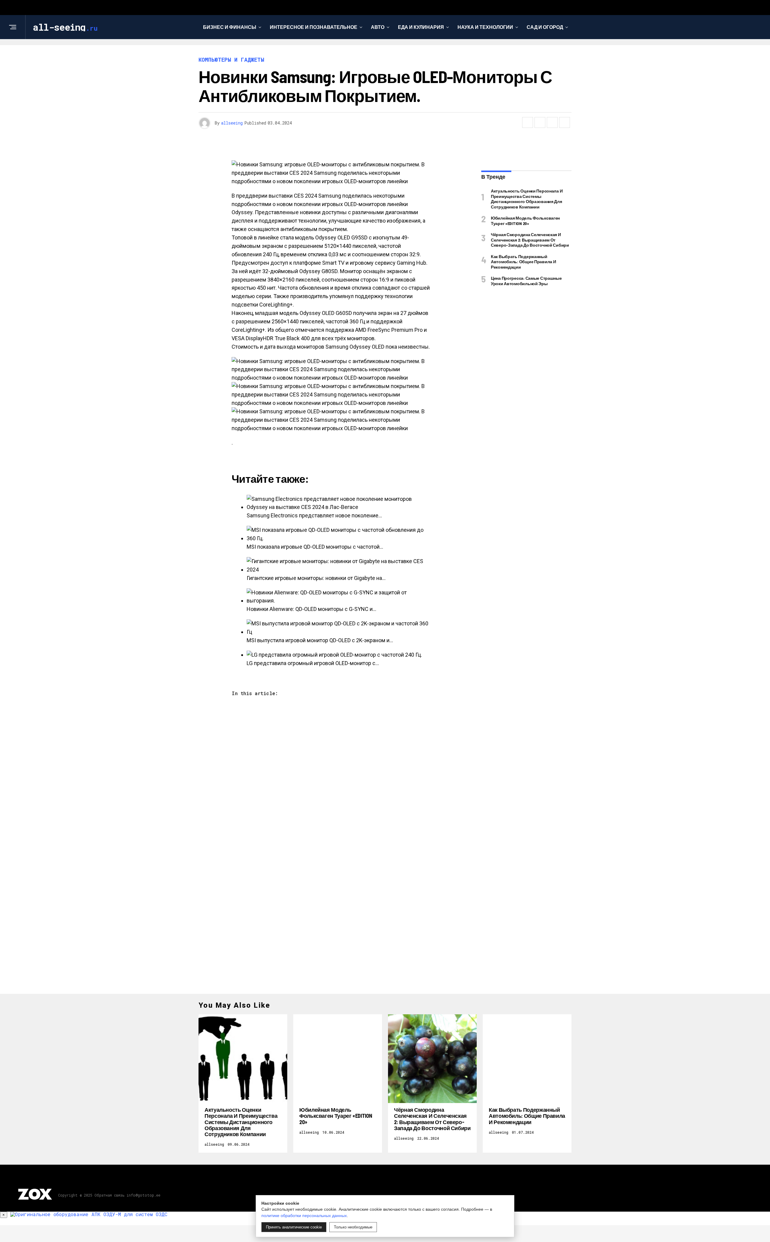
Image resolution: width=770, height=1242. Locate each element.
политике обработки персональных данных (304, 1215)
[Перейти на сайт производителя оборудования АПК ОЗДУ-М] (88, 1214)
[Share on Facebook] (527, 122)
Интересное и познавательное (313, 27)
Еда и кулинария (421, 27)
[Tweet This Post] (539, 122)
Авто (377, 27)
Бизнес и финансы (229, 27)
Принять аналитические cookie (294, 1227)
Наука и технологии (485, 27)
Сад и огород (545, 27)
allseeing (232, 123)
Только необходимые (353, 1227)
